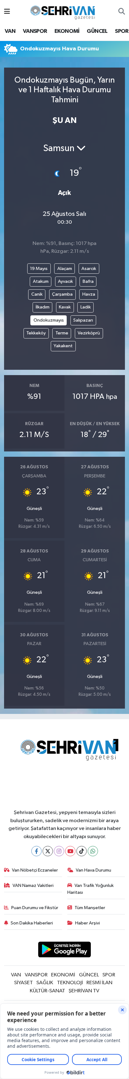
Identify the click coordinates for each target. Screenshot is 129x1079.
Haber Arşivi (87, 923)
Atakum (41, 281)
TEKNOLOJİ (70, 982)
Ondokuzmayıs (49, 320)
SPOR (122, 31)
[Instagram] (59, 851)
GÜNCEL (97, 31)
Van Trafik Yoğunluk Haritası (90, 889)
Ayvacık (65, 281)
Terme (61, 333)
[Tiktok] (81, 851)
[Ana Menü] (7, 11)
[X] (48, 851)
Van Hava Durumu (93, 870)
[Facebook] (36, 851)
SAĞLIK (44, 982)
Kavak (65, 307)
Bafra (88, 281)
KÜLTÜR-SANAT (47, 991)
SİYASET (23, 982)
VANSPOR (35, 31)
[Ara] (121, 12)
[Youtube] (70, 851)
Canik (37, 294)
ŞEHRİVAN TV (84, 991)
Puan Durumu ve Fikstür (34, 907)
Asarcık (88, 268)
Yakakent (63, 346)
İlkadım (42, 307)
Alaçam (64, 268)
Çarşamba (62, 294)
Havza (88, 294)
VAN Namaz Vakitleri (33, 885)
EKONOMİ (67, 31)
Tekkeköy (36, 333)
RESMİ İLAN (99, 982)
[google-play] (64, 950)
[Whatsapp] (93, 851)
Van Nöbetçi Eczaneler (35, 870)
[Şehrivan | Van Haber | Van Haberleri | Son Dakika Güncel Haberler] (64, 11)
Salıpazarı (83, 320)
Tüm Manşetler (90, 907)
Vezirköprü (89, 333)
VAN (10, 31)
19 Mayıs (39, 268)
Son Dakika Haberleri (32, 923)
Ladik (85, 307)
